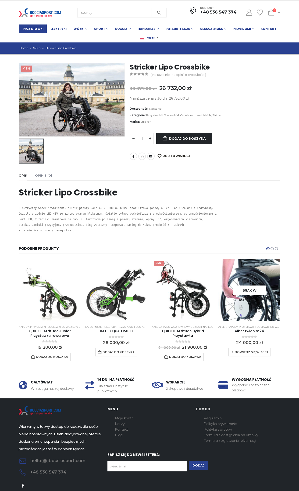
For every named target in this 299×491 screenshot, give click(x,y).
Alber (222, 326)
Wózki (79, 29)
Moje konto (124, 418)
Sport (99, 29)
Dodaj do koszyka (187, 138)
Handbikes (147, 29)
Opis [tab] (23, 175)
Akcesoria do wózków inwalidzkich (177, 326)
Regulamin (213, 418)
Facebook (133, 156)
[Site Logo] (40, 12)
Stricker (217, 115)
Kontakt (268, 29)
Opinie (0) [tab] (43, 175)
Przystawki (33, 29)
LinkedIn (142, 156)
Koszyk (121, 424)
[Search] (159, 12)
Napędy (24, 326)
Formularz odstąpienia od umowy (231, 435)
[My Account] (249, 13)
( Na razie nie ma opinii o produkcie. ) (178, 75)
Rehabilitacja (178, 29)
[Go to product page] (50, 290)
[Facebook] (23, 485)
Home (24, 48)
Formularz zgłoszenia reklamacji (230, 441)
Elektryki (58, 29)
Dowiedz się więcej (251, 352)
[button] (268, 248)
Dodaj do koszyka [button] (52, 357)
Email (151, 156)
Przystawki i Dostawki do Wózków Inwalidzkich (178, 115)
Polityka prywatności (220, 424)
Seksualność (211, 29)
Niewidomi (242, 29)
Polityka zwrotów (218, 429)
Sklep (36, 48)
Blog (119, 435)
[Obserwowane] (259, 13)
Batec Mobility (95, 326)
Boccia (121, 29)
